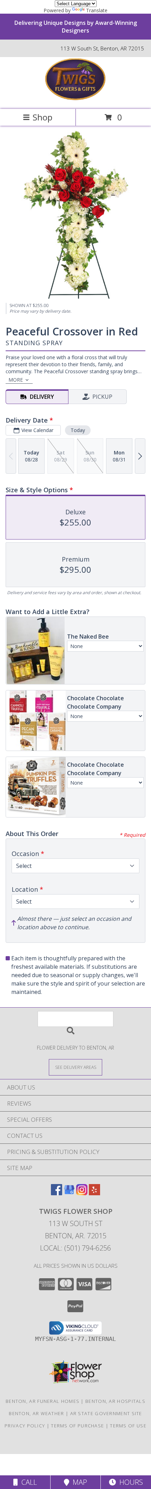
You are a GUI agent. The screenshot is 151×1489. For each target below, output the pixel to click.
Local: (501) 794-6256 (75, 1248)
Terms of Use (128, 1425)
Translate (96, 10)
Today (78, 430)
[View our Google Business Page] (69, 1193)
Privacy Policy (25, 1425)
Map (78, 1482)
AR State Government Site (106, 1413)
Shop (42, 117)
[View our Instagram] (81, 1193)
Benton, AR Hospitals (115, 1401)
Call (27, 1482)
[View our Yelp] (94, 1193)
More (15, 379)
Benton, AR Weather (36, 1413)
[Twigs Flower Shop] (75, 99)
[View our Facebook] (56, 1193)
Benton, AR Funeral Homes (42, 1401)
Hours (129, 1482)
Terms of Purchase (77, 1425)
